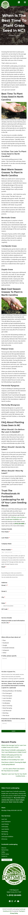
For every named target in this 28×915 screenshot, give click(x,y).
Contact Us (4, 856)
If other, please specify (8, 656)
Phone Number (6, 549)
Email (3, 567)
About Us (3, 847)
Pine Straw (5, 715)
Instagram (5, 650)
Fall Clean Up (4, 834)
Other (4, 652)
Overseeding (6, 700)
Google (4, 645)
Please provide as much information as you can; (13, 621)
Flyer (4, 640)
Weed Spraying (7, 708)
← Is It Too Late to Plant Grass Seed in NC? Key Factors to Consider (13, 769)
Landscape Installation (7, 836)
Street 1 (4, 585)
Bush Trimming (7, 705)
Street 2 (4, 591)
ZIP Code (4, 609)
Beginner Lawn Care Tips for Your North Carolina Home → (14, 775)
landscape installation (12, 519)
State (3, 603)
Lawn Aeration (7, 698)
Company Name (6, 543)
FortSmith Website (8, 647)
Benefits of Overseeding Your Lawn (12, 759)
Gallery (3, 852)
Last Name (5, 538)
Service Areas (4, 850)
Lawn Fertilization (6, 821)
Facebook (5, 643)
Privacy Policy (14, 913)
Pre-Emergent (7, 693)
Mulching (5, 713)
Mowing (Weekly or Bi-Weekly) (12, 691)
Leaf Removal (6, 710)
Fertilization (6, 703)
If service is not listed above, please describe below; (13, 719)
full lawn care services (18, 517)
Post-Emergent (7, 696)
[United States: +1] (3, 552)
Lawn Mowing (5, 824)
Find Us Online (5, 854)
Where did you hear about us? (11, 637)
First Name (5, 532)
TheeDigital (21, 911)
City (3, 597)
